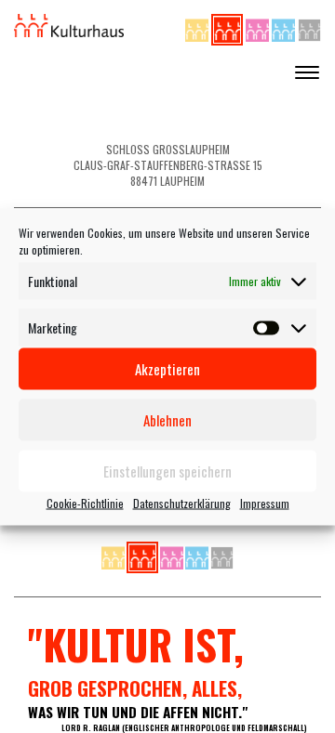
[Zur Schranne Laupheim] (285, 27)
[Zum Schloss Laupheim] (198, 27)
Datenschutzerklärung (182, 502)
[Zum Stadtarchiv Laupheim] (309, 27)
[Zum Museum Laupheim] (259, 27)
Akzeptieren (167, 369)
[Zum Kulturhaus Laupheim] (228, 27)
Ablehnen (167, 420)
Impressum (264, 502)
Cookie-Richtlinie (85, 502)
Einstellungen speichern (167, 471)
